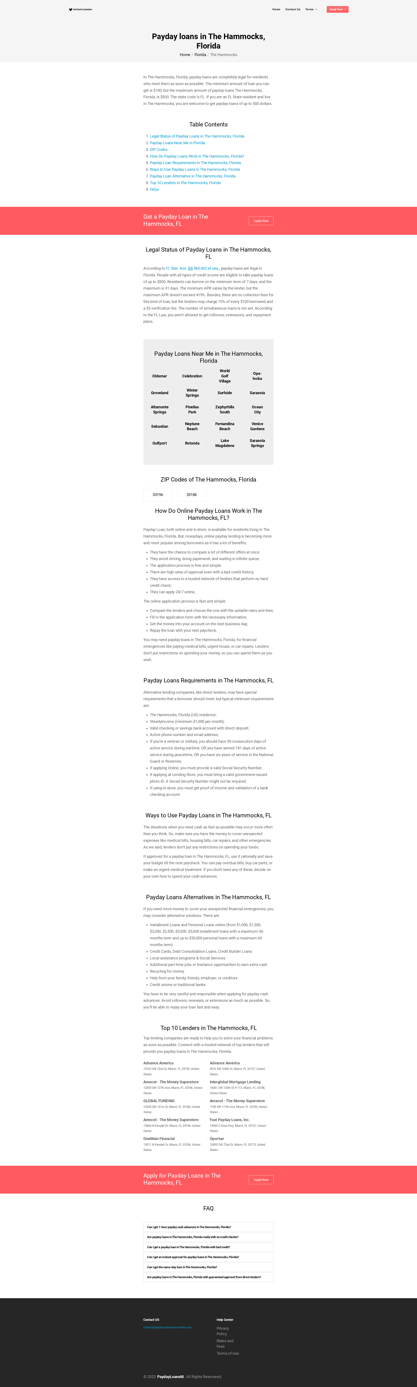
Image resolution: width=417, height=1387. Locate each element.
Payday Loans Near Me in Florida (177, 143)
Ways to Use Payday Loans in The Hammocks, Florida (195, 169)
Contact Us (293, 9)
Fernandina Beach (224, 426)
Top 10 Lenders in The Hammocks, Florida (185, 183)
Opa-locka (257, 376)
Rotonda (192, 443)
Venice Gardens (257, 426)
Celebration (192, 376)
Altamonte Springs (160, 409)
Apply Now (336, 9)
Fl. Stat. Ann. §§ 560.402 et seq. (192, 268)
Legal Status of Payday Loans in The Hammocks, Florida (197, 136)
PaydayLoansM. (170, 1376)
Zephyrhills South (224, 409)
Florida (200, 54)
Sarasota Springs (257, 443)
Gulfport (159, 443)
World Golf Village (224, 376)
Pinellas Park (192, 409)
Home (276, 9)
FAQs (154, 189)
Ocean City (257, 409)
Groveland (159, 393)
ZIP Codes (158, 149)
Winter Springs (192, 393)
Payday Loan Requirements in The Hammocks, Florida (195, 163)
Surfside (225, 393)
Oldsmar (159, 376)
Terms (309, 9)
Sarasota (257, 393)
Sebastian (159, 426)
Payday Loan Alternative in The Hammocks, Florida (193, 176)
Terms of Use (228, 1353)
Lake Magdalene (224, 443)
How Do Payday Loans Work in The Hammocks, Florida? (197, 156)
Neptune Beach (192, 426)
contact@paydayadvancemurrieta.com (167, 1327)
